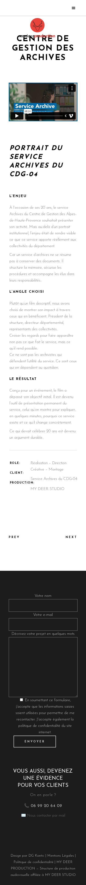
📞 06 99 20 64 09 (43, 806)
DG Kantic (36, 856)
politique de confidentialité (39, 726)
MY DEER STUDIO (60, 875)
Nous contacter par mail (46, 815)
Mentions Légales (61, 856)
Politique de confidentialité (33, 862)
